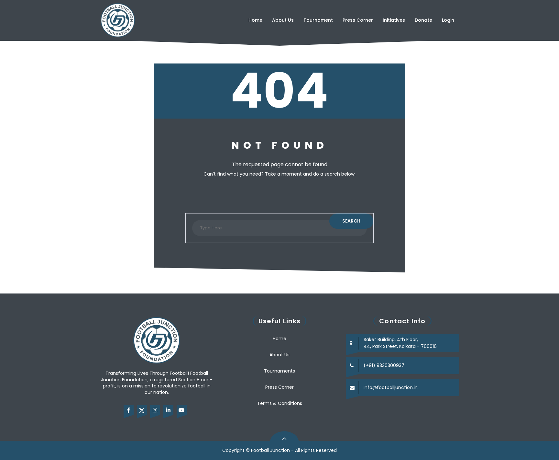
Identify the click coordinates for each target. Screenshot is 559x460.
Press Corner (358, 20)
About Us (283, 20)
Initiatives (394, 20)
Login (448, 20)
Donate (423, 20)
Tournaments (279, 371)
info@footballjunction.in (391, 387)
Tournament (318, 20)
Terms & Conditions (279, 403)
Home (255, 20)
